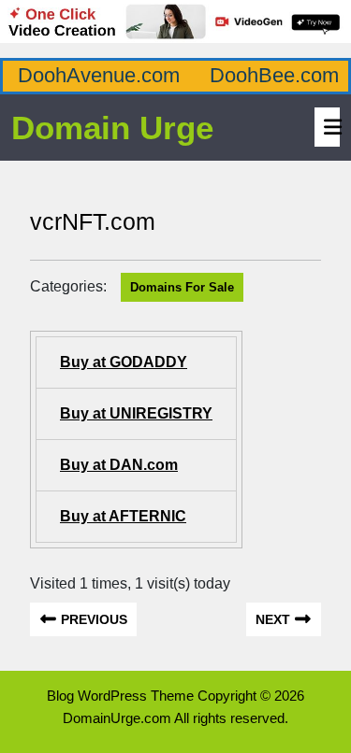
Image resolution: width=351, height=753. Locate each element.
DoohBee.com (274, 75)
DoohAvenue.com (99, 75)
